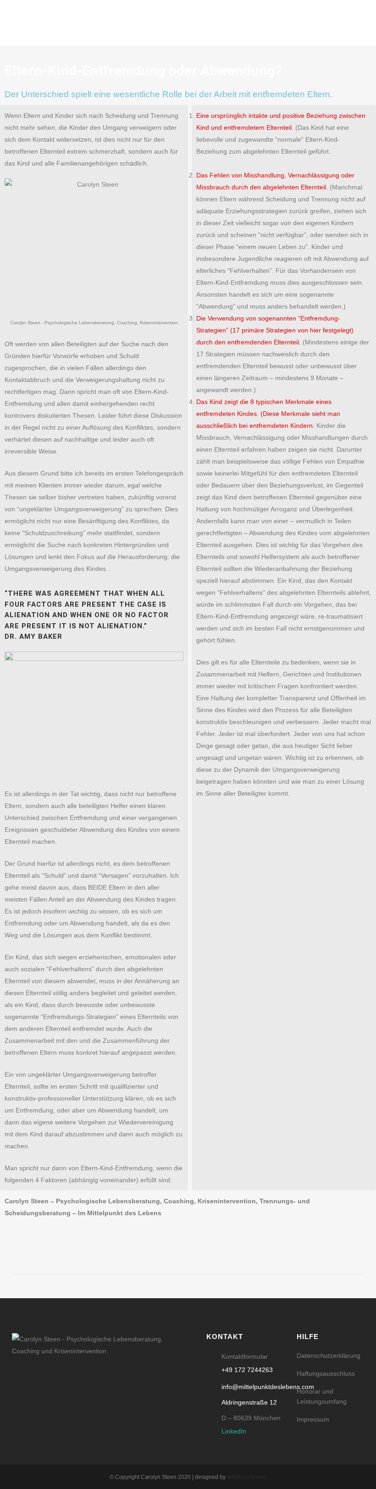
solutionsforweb (246, 1477)
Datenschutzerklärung (328, 1355)
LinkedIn (233, 1431)
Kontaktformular (244, 1356)
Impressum (313, 1419)
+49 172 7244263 (247, 1369)
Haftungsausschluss (326, 1373)
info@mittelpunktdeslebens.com (267, 1386)
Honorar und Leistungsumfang (322, 1396)
